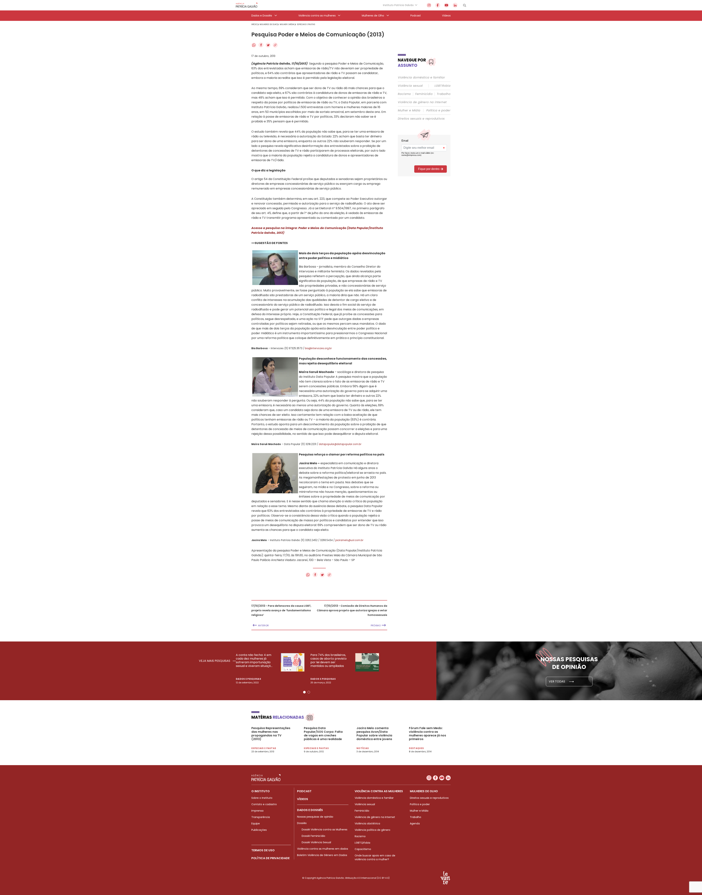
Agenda (415, 823)
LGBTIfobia (442, 85)
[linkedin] (455, 5)
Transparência (260, 817)
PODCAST (304, 791)
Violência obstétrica (367, 823)
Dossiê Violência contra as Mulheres (324, 829)
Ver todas (557, 681)
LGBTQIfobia (362, 843)
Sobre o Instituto (261, 798)
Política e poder (438, 110)
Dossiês (302, 823)
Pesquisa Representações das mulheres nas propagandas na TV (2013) (270, 733)
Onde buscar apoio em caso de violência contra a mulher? (375, 857)
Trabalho (443, 94)
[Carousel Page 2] (308, 692)
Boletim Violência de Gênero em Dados (322, 855)
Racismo (404, 94)
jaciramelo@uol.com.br (349, 540)
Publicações (259, 830)
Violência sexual (410, 85)
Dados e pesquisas (248, 678)
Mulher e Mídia (409, 110)
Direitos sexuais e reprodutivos (421, 118)
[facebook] (437, 5)
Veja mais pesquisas (215, 661)
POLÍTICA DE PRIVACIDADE (270, 858)
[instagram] (429, 5)
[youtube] (446, 5)
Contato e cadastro (264, 804)
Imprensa (257, 811)
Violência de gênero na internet (422, 102)
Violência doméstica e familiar (421, 77)
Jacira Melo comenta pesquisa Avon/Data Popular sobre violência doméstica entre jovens (374, 733)
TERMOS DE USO (263, 850)
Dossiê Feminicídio (313, 836)
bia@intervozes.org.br (318, 348)
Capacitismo (363, 849)
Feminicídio (424, 94)
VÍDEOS (302, 799)
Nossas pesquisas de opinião (315, 817)
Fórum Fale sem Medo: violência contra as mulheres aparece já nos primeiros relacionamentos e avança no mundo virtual (428, 733)
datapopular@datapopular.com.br (340, 444)
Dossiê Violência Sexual (316, 842)
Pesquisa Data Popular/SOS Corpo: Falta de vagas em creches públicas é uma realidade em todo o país (323, 733)
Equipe (255, 823)
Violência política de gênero (372, 830)
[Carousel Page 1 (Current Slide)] (304, 692)
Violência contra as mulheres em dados (322, 849)
